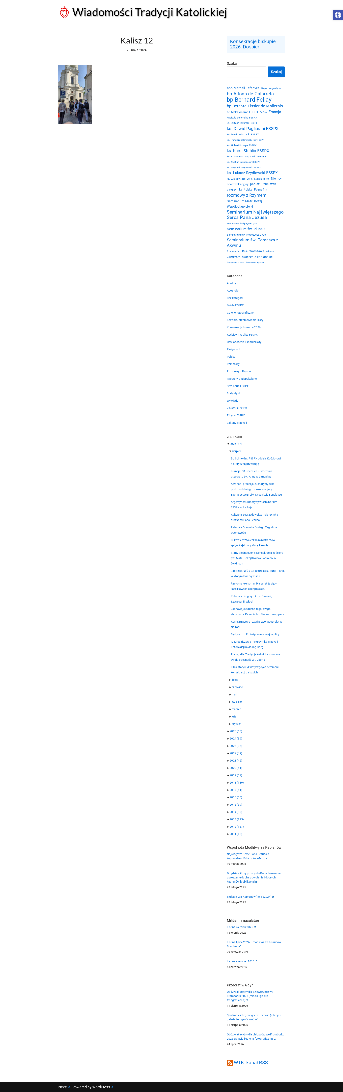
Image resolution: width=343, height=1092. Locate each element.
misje (266, 178)
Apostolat (233, 290)
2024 (236, 738)
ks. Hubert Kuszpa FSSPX (242, 145)
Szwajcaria (233, 251)
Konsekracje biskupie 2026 (244, 327)
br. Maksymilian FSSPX (242, 112)
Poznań (259, 189)
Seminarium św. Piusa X (246, 229)
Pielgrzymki (234, 349)
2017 (236, 790)
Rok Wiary (233, 364)
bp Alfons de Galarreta (250, 93)
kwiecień (237, 701)
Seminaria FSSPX (238, 386)
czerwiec (237, 687)
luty (234, 716)
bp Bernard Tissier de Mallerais (255, 106)
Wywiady (232, 400)
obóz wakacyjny (238, 184)
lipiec (235, 679)
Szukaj (232, 63)
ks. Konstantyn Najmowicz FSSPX (246, 156)
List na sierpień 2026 (240, 927)
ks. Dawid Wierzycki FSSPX (243, 134)
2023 (236, 745)
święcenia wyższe (255, 262)
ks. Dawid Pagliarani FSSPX (252, 128)
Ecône (263, 112)
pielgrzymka (234, 189)
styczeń (236, 723)
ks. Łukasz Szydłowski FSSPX (252, 173)
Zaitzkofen (233, 257)
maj (234, 694)
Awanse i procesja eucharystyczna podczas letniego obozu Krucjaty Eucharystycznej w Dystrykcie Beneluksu (256, 489)
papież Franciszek (263, 184)
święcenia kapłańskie (257, 257)
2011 (236, 834)
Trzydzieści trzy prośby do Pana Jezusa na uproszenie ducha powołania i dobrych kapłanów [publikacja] (254, 877)
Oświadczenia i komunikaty (244, 342)
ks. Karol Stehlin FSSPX (248, 150)
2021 (236, 760)
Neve (62, 1087)
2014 (236, 812)
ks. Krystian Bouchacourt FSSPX (243, 162)
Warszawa (256, 251)
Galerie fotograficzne (240, 312)
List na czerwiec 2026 (240, 961)
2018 (237, 782)
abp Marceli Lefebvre (243, 88)
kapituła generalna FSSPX (242, 117)
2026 (236, 443)
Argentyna (275, 88)
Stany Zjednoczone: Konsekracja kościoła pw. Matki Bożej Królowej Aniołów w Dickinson (257, 558)
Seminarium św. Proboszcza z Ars (246, 234)
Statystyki (233, 393)
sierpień (237, 451)
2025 (236, 731)
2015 (236, 804)
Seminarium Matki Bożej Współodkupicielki (244, 203)
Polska (248, 189)
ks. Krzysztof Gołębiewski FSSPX (244, 167)
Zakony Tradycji (237, 422)
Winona (270, 251)
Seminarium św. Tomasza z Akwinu (252, 243)
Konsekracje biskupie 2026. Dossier (253, 44)
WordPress (101, 1087)
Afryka (264, 88)
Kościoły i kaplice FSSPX (242, 334)
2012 (237, 826)
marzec (236, 709)
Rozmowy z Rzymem (240, 371)
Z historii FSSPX (237, 408)
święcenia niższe (235, 262)
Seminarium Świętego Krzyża (242, 223)
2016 (236, 797)
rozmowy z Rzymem (246, 195)
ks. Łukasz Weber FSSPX (239, 179)
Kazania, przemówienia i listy (245, 320)
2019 (236, 775)
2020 (236, 767)
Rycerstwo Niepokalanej (242, 378)
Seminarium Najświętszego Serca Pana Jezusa (255, 214)
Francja (275, 112)
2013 (237, 819)
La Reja (258, 179)
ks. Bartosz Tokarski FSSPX (242, 123)
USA (244, 251)
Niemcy (276, 178)
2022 (236, 753)
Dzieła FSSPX (235, 305)
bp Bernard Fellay (249, 99)
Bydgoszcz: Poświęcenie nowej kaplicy (255, 634)
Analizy (231, 283)
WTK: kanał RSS (251, 1062)
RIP (267, 190)
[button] (338, 15)
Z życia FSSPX (236, 415)
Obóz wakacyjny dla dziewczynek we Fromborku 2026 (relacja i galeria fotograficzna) (250, 996)
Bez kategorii (235, 297)
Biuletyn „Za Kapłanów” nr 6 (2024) (249, 896)
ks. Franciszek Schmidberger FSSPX (245, 140)
